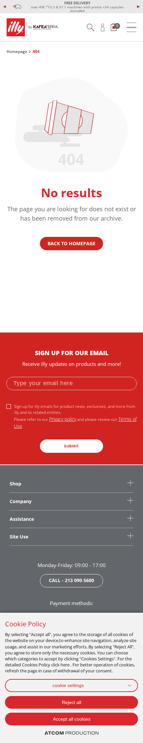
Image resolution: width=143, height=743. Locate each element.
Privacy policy (62, 419)
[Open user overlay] (102, 27)
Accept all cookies (71, 719)
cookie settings (68, 685)
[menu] (131, 27)
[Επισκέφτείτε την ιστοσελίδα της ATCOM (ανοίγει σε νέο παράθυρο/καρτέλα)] (71, 733)
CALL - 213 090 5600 (71, 580)
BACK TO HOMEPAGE (71, 243)
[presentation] (4, 6)
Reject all (71, 702)
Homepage (17, 51)
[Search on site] (90, 27)
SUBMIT (71, 446)
